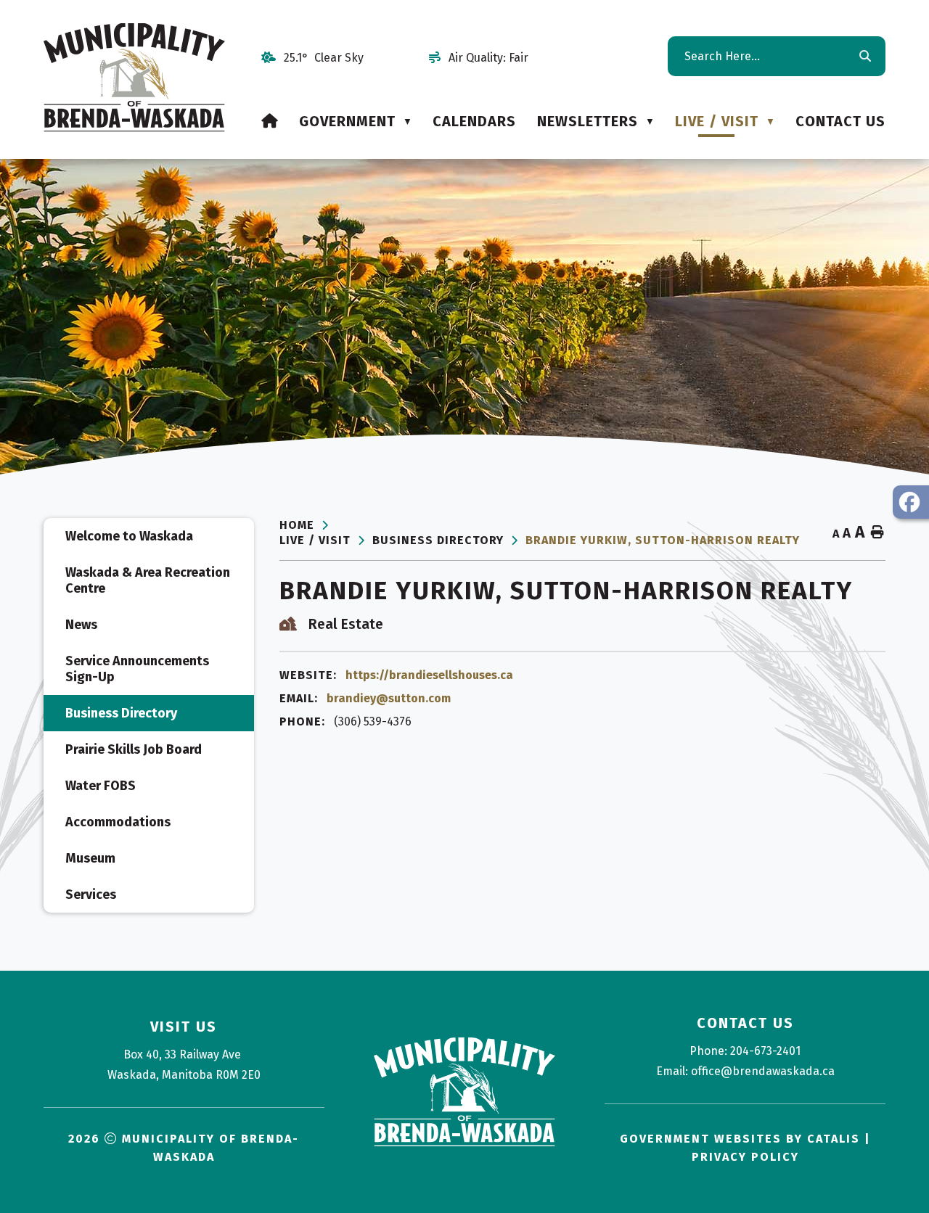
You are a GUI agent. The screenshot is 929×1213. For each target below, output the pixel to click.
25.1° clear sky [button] (324, 58)
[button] (864, 56)
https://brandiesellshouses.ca (429, 675)
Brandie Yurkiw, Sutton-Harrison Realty (662, 540)
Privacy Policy (745, 1157)
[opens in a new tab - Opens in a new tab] (911, 502)
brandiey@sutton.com (389, 698)
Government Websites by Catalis (740, 1139)
